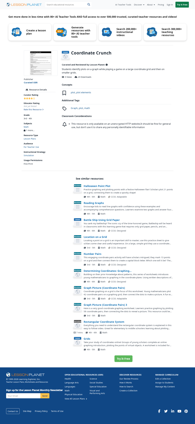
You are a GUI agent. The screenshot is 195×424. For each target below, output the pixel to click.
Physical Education (74, 394)
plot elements (83, 92)
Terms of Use (57, 411)
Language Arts (72, 382)
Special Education (98, 386)
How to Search (126, 386)
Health (68, 378)
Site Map (27, 411)
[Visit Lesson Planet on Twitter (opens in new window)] (166, 411)
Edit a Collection (163, 378)
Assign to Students (164, 382)
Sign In (170, 4)
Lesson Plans (30, 138)
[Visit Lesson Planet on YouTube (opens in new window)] (179, 411)
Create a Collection (128, 390)
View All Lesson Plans (75, 398)
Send (45, 395)
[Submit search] (89, 5)
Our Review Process (128, 378)
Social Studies (96, 382)
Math (26, 127)
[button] (41, 110)
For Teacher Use (31, 147)
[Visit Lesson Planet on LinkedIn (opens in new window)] (172, 411)
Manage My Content (165, 386)
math (87, 108)
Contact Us (13, 411)
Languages (70, 386)
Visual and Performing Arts (97, 392)
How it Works (125, 382)
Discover (138, 4)
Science (93, 378)
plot (73, 92)
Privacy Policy (41, 411)
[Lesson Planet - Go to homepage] (25, 4)
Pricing (161, 4)
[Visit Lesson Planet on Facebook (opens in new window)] (159, 411)
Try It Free (182, 4)
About (150, 4)
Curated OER (31, 82)
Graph (74, 108)
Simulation (29, 155)
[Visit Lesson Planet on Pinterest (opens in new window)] (186, 411)
